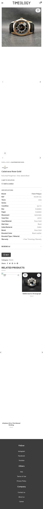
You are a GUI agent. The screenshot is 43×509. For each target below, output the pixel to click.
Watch (11, 260)
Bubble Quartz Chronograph (32, 294)
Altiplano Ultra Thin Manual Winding (11, 424)
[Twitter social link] (9, 263)
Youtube (21, 460)
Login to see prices (8, 180)
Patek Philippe (37, 194)
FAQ (21, 472)
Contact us (21, 492)
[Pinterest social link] (12, 263)
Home (3, 162)
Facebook (21, 456)
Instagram (21, 451)
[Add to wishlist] (18, 275)
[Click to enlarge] (5, 153)
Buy (7, 255)
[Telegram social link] (17, 263)
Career (21, 501)
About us (21, 497)
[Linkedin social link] (15, 263)
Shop (8, 162)
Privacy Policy (21, 481)
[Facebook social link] (7, 263)
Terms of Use (21, 476)
